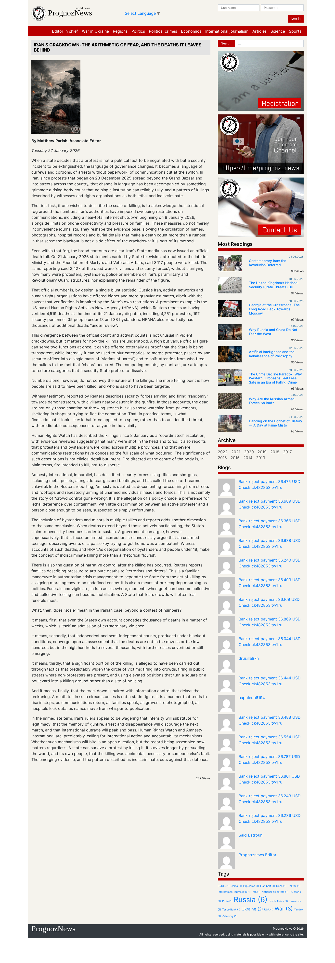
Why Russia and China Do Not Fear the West (273, 332)
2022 (223, 451)
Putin (227, 901)
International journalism (226, 31)
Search (226, 43)
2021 (235, 451)
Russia (251, 899)
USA (268, 909)
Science (278, 31)
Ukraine (252, 909)
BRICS (224, 886)
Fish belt (267, 886)
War (284, 909)
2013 (260, 457)
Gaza (281, 886)
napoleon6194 (252, 697)
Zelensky (229, 916)
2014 (247, 457)
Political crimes (163, 31)
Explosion (251, 886)
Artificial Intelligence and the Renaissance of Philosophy (272, 354)
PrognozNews (70, 12)
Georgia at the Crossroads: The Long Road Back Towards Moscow (274, 309)
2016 (222, 457)
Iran (256, 892)
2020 (249, 451)
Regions (120, 31)
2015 (235, 457)
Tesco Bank (231, 909)
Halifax (294, 886)
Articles (259, 31)
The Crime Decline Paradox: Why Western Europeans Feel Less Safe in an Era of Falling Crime (275, 378)
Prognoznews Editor (257, 854)
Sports (295, 31)
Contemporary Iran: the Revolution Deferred (267, 263)
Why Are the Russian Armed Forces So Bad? (272, 401)
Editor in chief (65, 31)
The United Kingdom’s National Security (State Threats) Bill (273, 285)
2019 (262, 451)
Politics (138, 31)
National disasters (275, 892)
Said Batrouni (251, 835)
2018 (274, 451)
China (236, 886)
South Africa (278, 901)
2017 (287, 451)
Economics (191, 31)
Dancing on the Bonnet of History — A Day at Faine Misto (275, 423)
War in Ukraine (95, 31)
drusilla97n (249, 658)
